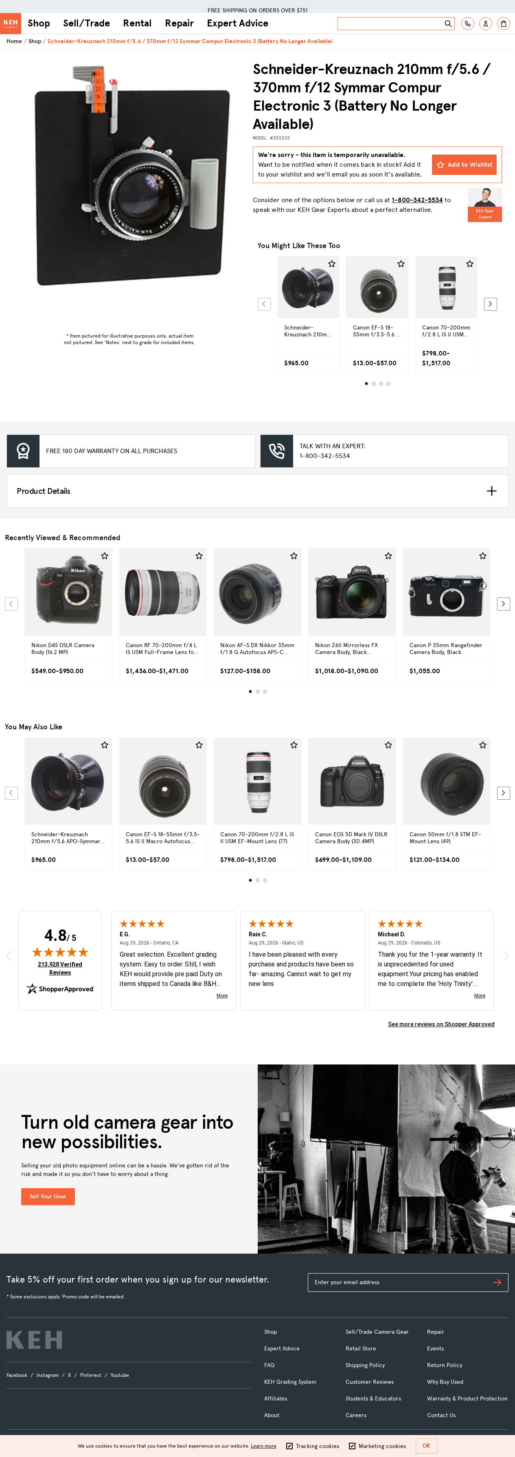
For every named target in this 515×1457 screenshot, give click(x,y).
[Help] (467, 23)
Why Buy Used (445, 1381)
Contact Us (441, 1415)
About (271, 1415)
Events (435, 1348)
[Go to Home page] (10, 23)
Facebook (17, 1375)
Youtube (120, 1375)
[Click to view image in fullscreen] (129, 176)
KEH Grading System (290, 1381)
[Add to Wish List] (332, 264)
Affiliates (275, 1398)
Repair (179, 23)
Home (14, 41)
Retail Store (361, 1348)
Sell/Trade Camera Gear (377, 1331)
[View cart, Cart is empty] (503, 23)
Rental (137, 23)
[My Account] (485, 23)
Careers (356, 1415)
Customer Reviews (370, 1381)
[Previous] (264, 304)
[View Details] (308, 301)
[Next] (490, 304)
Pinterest (90, 1375)
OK (426, 1445)
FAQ (269, 1365)
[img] (60, 952)
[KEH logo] (34, 1340)
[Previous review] (9, 956)
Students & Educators (373, 1398)
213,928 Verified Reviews (61, 968)
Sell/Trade (86, 23)
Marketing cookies (382, 1446)
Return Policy (444, 1365)
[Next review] (506, 956)
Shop (39, 23)
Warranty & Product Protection (467, 1398)
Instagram (48, 1375)
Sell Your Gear (48, 1196)
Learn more (263, 1446)
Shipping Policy (365, 1365)
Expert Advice (237, 23)
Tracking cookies (317, 1446)
